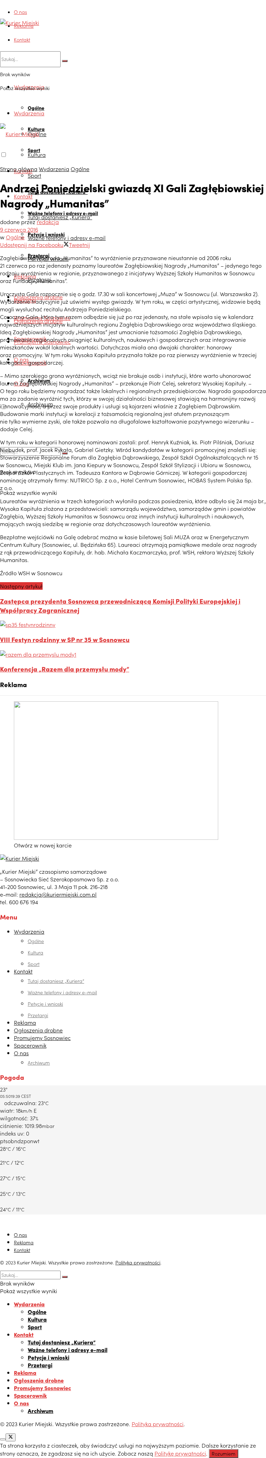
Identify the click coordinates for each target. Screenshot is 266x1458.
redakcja (48, 221)
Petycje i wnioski (45, 1003)
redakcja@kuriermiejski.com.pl (58, 894)
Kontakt (22, 39)
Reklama (24, 25)
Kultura (37, 154)
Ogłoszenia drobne (38, 1030)
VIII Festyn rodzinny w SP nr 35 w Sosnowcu (65, 639)
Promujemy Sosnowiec (42, 1037)
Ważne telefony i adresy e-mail (67, 237)
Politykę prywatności (180, 1453)
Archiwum (39, 1062)
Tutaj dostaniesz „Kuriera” (60, 217)
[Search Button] (65, 61)
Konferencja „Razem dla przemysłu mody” (64, 668)
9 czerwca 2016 (19, 229)
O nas (20, 11)
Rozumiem (224, 1453)
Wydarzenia (29, 113)
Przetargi (38, 1015)
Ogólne (36, 107)
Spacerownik (30, 1045)
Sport (34, 175)
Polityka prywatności (137, 1262)
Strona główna (18, 168)
